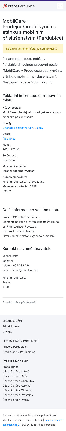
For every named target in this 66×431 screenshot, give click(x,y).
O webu (7, 331)
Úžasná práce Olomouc (17, 390)
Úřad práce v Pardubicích (19, 352)
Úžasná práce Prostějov (18, 395)
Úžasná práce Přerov (16, 399)
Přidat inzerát (11, 326)
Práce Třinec (10, 366)
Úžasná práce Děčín (15, 376)
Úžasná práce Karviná (16, 385)
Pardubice (9, 138)
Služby (39, 127)
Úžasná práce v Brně (16, 371)
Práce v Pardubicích (15, 346)
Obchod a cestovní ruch (18, 127)
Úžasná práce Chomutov (18, 381)
